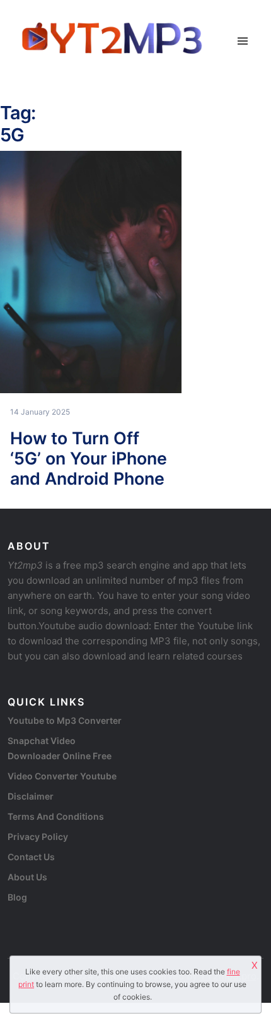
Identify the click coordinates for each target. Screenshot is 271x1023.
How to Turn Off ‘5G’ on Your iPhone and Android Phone (88, 458)
